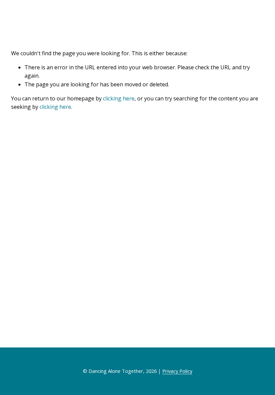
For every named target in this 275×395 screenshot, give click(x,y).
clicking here (118, 98)
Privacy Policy (177, 371)
